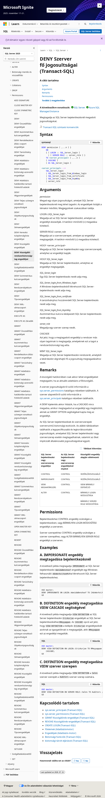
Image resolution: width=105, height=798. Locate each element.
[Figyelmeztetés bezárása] (99, 5)
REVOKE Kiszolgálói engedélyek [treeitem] (23, 675)
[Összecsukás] (34, 48)
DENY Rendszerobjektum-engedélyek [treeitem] (23, 287)
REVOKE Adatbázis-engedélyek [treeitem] (23, 592)
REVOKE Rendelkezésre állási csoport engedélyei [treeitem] (23, 573)
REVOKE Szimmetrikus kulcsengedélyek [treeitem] (21, 708)
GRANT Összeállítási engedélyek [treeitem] (23, 333)
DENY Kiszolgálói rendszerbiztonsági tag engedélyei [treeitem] (23, 255)
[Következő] (79, 24)
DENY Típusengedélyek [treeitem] (22, 298)
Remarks (46, 92)
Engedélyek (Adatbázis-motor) (60, 733)
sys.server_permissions (52, 390)
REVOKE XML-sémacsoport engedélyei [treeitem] (20, 740)
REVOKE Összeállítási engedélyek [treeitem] (23, 552)
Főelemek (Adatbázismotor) (59, 729)
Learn (43, 50)
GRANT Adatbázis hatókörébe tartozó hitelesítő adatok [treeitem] (23, 394)
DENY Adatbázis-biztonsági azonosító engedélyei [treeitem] (23, 172)
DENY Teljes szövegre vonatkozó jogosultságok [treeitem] (24, 204)
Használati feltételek (58, 796)
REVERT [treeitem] (17, 540)
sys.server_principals (50, 398)
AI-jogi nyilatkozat (10, 792)
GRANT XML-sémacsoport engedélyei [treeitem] (20, 518)
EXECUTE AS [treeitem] (19, 316)
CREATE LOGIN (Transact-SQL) (60, 725)
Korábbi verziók (29, 792)
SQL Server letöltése (90, 31)
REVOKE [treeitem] (17, 545)
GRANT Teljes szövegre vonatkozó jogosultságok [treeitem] (23, 414)
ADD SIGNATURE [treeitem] (21, 100)
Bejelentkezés (95, 23)
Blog (41, 792)
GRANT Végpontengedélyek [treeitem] (23, 405)
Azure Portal (71, 31)
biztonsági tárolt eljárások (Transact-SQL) (66, 740)
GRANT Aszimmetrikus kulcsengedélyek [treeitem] (21, 342)
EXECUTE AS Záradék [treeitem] (23, 321)
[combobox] (18, 53)
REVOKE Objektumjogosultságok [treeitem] (24, 645)
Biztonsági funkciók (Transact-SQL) (63, 736)
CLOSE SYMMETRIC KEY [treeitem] (23, 112)
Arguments (47, 89)
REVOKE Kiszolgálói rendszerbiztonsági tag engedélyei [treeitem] (23, 685)
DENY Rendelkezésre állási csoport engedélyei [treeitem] (23, 143)
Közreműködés (55, 792)
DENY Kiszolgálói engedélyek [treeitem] (22, 246)
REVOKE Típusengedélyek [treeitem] (22, 731)
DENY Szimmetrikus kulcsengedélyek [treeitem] (23, 277)
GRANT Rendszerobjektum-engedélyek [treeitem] (23, 498)
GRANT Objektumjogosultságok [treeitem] (24, 426)
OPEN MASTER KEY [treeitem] (22, 526)
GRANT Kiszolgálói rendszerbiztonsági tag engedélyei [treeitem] (23, 466)
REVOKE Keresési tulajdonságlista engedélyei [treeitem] (22, 665)
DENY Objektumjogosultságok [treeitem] (24, 215)
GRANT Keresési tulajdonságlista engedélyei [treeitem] (21, 446)
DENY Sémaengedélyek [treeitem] (22, 226)
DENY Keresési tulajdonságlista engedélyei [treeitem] (21, 235)
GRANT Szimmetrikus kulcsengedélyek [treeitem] (24, 488)
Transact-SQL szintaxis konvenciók (61, 127)
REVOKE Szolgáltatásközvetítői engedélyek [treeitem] (24, 697)
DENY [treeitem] (16, 118)
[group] (71, 592)
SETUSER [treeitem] (18, 749)
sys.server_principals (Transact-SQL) (63, 710)
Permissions (47, 96)
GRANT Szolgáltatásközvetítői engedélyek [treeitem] (24, 478)
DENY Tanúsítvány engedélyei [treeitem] (22, 154)
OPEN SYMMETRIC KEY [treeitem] (22, 533)
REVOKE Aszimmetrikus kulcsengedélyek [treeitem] (21, 561)
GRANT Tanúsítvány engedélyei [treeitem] (23, 364)
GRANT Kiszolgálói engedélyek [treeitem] (22, 456)
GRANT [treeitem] (17, 326)
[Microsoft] (5, 24)
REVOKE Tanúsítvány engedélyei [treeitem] (23, 583)
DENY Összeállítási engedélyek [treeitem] (22, 125)
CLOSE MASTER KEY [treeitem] (23, 105)
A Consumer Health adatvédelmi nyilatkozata (22, 796)
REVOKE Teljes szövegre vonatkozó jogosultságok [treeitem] (23, 633)
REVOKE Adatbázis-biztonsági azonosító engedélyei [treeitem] (23, 602)
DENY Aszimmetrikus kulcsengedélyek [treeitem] (23, 134)
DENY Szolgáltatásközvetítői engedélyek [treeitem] (24, 267)
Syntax (45, 85)
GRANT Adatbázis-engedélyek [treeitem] (22, 373)
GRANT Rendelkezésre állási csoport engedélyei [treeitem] (23, 354)
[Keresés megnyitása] (85, 24)
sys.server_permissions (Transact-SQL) (65, 713)
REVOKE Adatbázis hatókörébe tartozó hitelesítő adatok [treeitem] (23, 613)
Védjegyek (75, 796)
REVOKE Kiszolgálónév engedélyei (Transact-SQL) (70, 721)
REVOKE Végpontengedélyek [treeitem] (23, 624)
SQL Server (61, 50)
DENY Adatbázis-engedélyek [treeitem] (22, 162)
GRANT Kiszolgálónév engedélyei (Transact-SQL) (69, 717)
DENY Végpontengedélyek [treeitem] (23, 194)
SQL (50, 50)
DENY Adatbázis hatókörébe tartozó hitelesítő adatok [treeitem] (23, 183)
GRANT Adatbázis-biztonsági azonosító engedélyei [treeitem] (23, 382)
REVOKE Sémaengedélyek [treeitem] (22, 655)
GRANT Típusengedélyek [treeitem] (22, 508)
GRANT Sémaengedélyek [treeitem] (22, 436)
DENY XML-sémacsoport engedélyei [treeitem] (20, 307)
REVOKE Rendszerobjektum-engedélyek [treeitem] (23, 720)
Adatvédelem (72, 792)
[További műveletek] (100, 50)
